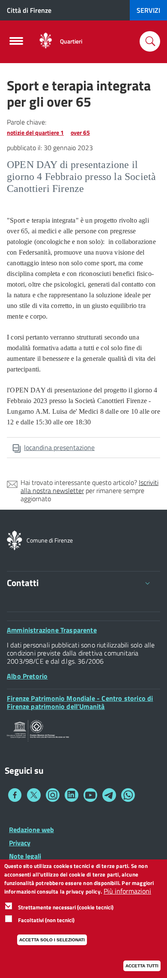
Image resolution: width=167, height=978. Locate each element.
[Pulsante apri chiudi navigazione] (16, 43)
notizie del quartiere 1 (35, 132)
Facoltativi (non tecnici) (46, 920)
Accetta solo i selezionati (52, 939)
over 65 (80, 132)
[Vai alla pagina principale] (45, 41)
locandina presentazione (59, 447)
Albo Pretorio (27, 676)
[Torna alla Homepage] (14, 539)
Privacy (19, 843)
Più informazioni (127, 891)
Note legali (25, 856)
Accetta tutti (141, 965)
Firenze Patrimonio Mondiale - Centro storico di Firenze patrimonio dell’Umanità (80, 702)
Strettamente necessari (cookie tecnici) (65, 907)
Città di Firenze (29, 10)
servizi (148, 10)
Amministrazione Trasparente (52, 630)
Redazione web (31, 829)
